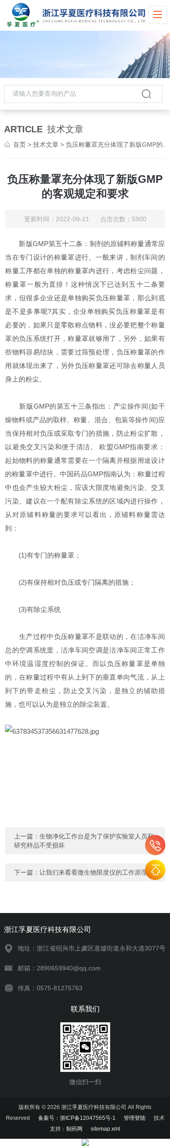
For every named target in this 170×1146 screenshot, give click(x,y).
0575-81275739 (155, 845)
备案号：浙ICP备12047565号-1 (77, 1118)
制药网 (74, 1129)
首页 (19, 144)
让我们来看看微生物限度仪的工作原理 (93, 872)
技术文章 (45, 144)
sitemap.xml (105, 1129)
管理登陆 (135, 1118)
